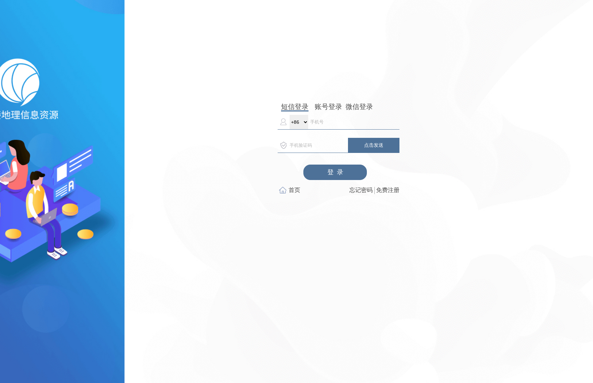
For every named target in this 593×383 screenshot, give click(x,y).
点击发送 (373, 145)
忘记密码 (361, 190)
